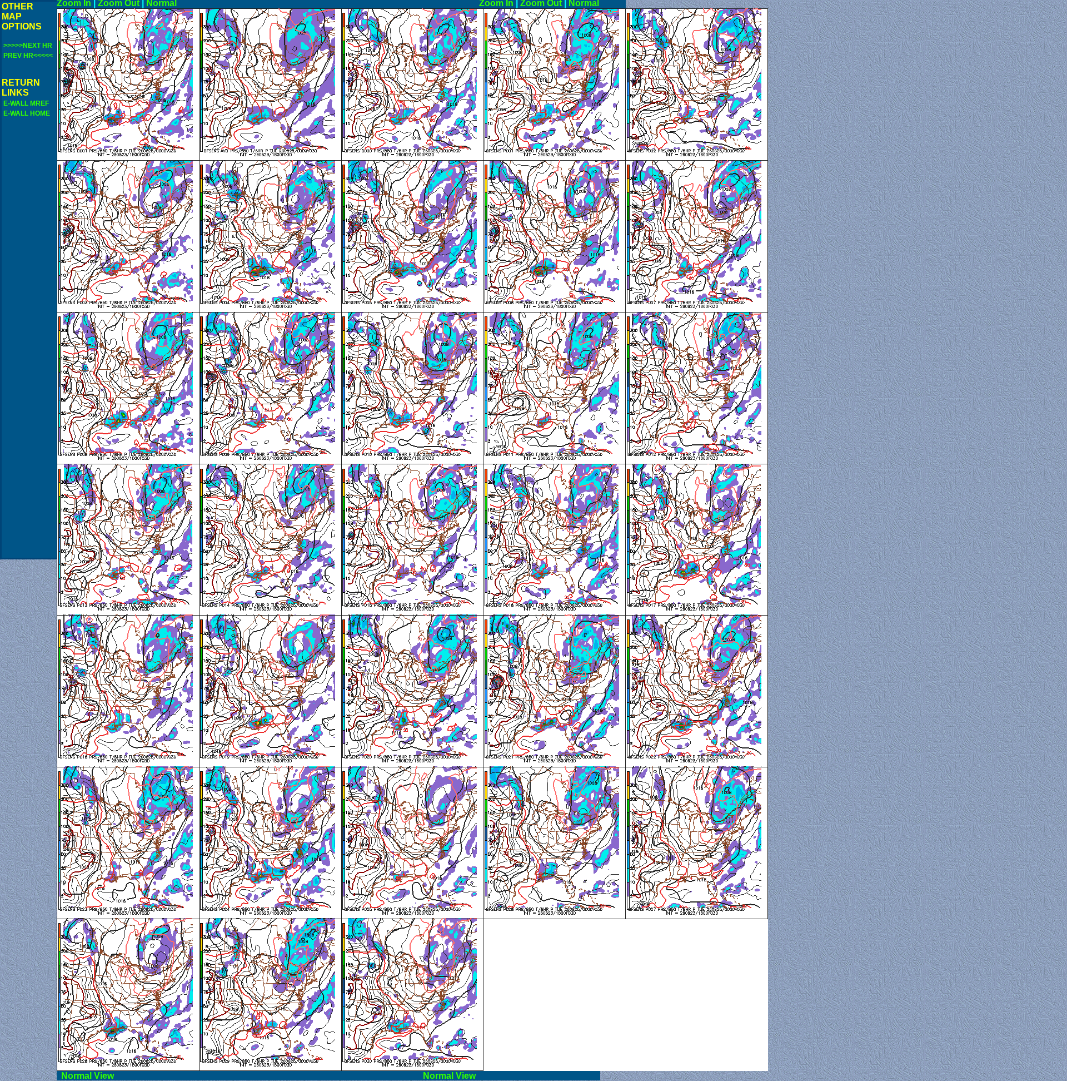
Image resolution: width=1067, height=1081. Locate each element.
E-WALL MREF (26, 103)
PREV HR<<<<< (28, 55)
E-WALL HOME (26, 113)
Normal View (237, 1075)
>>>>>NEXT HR (27, 45)
